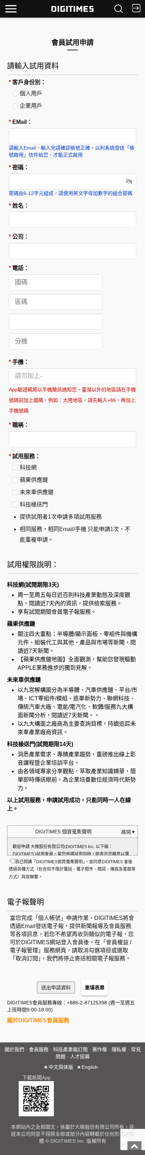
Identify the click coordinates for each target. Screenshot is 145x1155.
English (90, 1067)
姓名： (19, 206)
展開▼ (128, 832)
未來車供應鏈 (36, 492)
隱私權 (119, 1049)
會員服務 (39, 1049)
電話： (19, 268)
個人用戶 (31, 93)
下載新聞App (36, 1077)
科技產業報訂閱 (70, 1049)
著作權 (99, 1049)
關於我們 (14, 1049)
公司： (19, 237)
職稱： (19, 425)
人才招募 (80, 1056)
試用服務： (24, 456)
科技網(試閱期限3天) (33, 585)
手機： (19, 362)
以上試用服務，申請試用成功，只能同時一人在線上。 (69, 804)
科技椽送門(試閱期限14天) (40, 744)
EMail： (20, 122)
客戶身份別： (27, 82)
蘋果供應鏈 (34, 480)
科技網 (28, 468)
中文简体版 (61, 1067)
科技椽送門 (34, 504)
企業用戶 (31, 106)
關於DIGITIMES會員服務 (38, 1020)
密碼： (19, 167)
